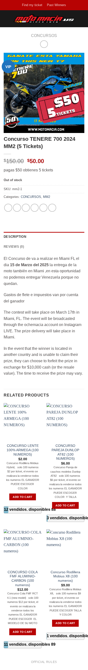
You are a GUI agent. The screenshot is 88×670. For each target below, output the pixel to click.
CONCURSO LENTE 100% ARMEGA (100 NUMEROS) (23, 450)
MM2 (46, 197)
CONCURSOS (44, 36)
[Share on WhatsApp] (8, 208)
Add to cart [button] (23, 496)
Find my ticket (32, 5)
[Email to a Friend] (35, 208)
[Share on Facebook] (17, 208)
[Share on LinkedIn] (52, 208)
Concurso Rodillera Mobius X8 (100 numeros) (65, 576)
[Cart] (81, 18)
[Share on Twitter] (26, 208)
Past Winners (56, 5)
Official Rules (44, 662)
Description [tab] (15, 236)
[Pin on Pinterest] (43, 208)
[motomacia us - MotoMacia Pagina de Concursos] (44, 19)
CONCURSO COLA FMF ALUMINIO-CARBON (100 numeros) (23, 578)
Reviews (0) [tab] (14, 246)
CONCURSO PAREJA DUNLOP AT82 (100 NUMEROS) (65, 452)
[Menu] (7, 19)
